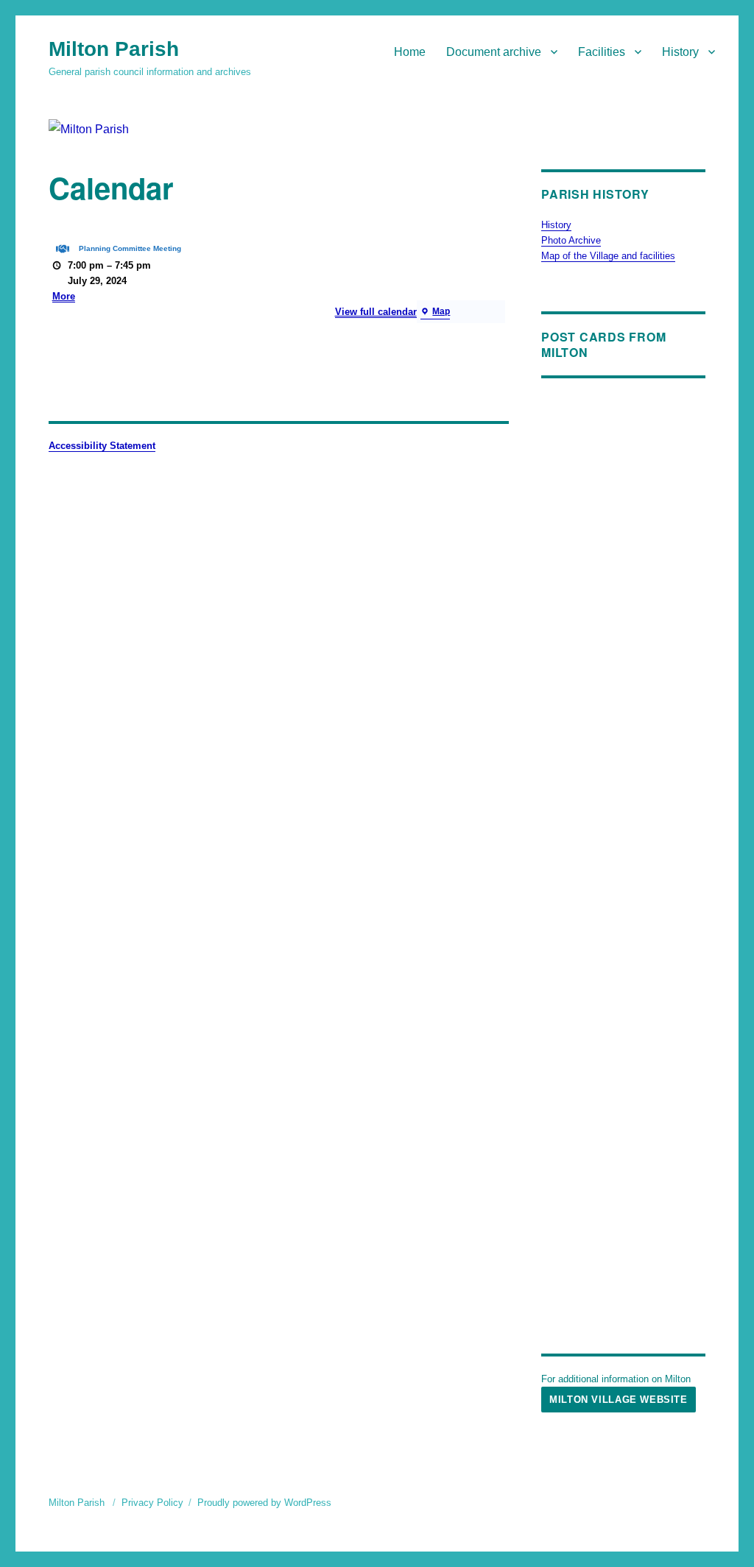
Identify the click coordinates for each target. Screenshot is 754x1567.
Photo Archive (571, 240)
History (680, 52)
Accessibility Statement (102, 445)
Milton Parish (114, 49)
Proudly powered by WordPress (264, 1502)
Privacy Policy (152, 1502)
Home (410, 52)
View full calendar (376, 311)
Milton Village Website (618, 1399)
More (63, 296)
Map (435, 312)
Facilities (601, 52)
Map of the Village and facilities (608, 255)
